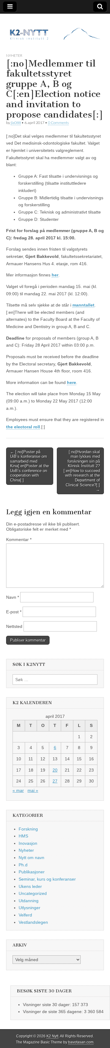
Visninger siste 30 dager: (47, 1004)
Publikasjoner (32, 871)
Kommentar (18, 539)
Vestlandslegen (33, 922)
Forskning (28, 829)
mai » (33, 790)
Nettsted (14, 626)
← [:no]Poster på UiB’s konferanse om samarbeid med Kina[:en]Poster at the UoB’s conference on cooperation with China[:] (29, 466)
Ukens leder (30, 886)
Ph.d (23, 864)
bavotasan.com (81, 1042)
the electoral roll (23, 426)
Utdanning (28, 900)
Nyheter (14, 55)
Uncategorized (33, 893)
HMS (23, 836)
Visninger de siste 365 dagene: (53, 1011)
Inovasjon (28, 843)
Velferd (25, 915)
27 (55, 781)
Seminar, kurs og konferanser (47, 879)
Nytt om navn (31, 857)
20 (55, 770)
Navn (12, 597)
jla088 (16, 122)
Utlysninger (29, 907)
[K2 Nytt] (55, 29)
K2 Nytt (52, 1036)
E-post (13, 611)
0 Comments (58, 122)
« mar (18, 790)
